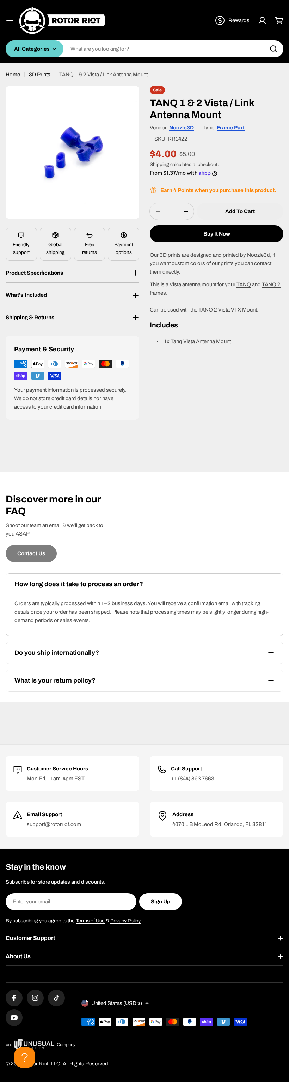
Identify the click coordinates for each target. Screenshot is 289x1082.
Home (13, 74)
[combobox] (144, 48)
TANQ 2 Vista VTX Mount (227, 310)
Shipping (159, 164)
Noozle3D (181, 127)
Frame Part (231, 127)
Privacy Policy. (125, 920)
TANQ (243, 284)
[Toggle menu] (10, 20)
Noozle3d (258, 255)
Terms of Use (90, 920)
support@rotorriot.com (54, 824)
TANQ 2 (271, 284)
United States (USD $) (116, 1003)
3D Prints (39, 74)
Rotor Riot (36, 1064)
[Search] (273, 49)
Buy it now (216, 234)
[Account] (262, 20)
